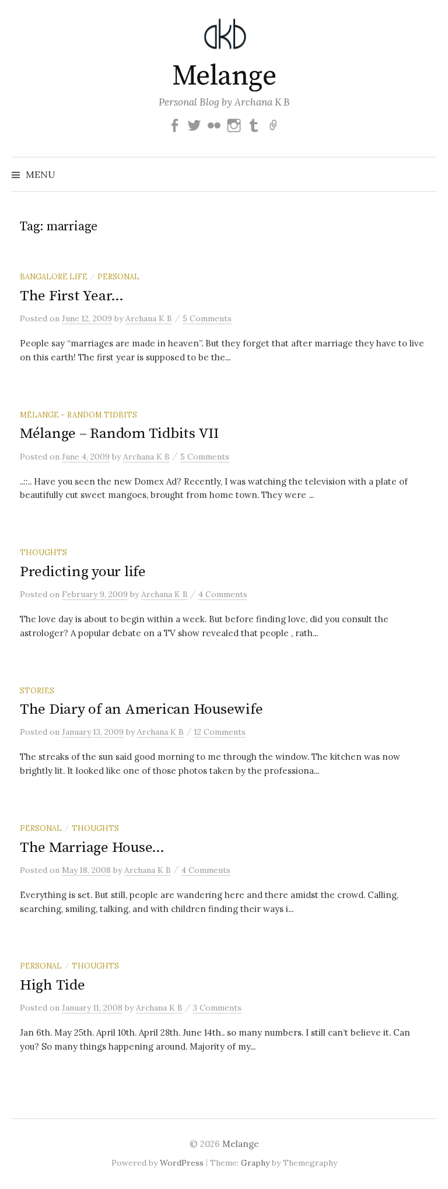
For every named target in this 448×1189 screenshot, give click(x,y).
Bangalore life (54, 276)
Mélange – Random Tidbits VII (119, 434)
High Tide (52, 985)
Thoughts (43, 552)
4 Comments (222, 594)
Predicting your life (83, 572)
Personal (118, 276)
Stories (37, 690)
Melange (224, 76)
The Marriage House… (92, 848)
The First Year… (72, 296)
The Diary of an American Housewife (141, 709)
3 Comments (217, 1007)
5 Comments (207, 318)
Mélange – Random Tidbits (78, 414)
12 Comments (220, 732)
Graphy (255, 1163)
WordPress (182, 1163)
